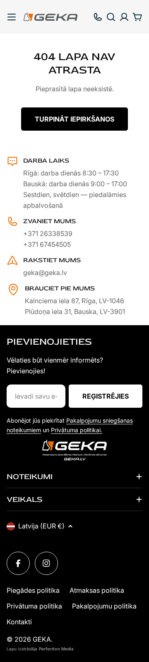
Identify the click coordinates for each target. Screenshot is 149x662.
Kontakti (19, 622)
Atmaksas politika (97, 590)
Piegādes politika (33, 590)
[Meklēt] (111, 17)
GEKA (42, 639)
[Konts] (124, 17)
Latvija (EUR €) (41, 526)
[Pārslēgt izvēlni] (12, 17)
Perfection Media (56, 648)
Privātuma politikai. (76, 429)
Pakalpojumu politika (104, 606)
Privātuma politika (34, 606)
